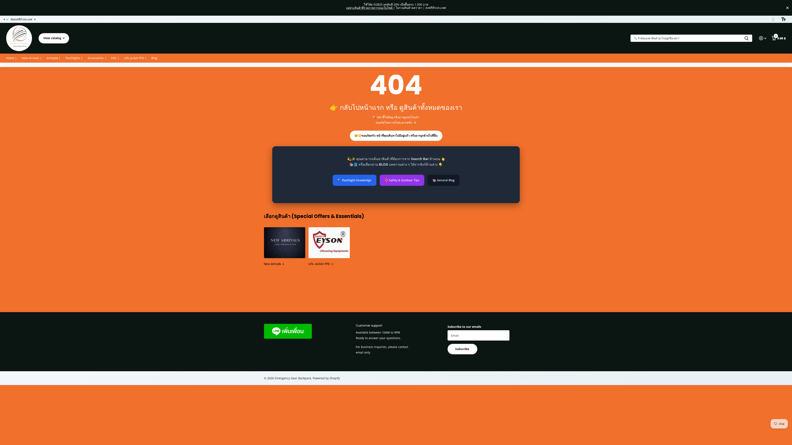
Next (35, 19)
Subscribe (462, 349)
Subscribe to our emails (464, 327)
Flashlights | (74, 58)
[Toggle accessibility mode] (783, 19)
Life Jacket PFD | (135, 58)
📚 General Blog (444, 180)
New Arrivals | (32, 58)
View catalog (52, 38)
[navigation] (4, 19)
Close (787, 8)
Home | (11, 58)
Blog (154, 58)
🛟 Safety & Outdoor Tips (402, 180)
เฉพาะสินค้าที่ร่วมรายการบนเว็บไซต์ (369, 8)
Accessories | (97, 58)
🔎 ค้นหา (746, 38)
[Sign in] (762, 38)
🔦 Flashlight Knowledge (354, 180)
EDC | (115, 58)
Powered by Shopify (326, 378)
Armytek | (53, 58)
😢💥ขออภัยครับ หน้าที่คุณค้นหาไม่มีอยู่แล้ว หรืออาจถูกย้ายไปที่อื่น (396, 135)
